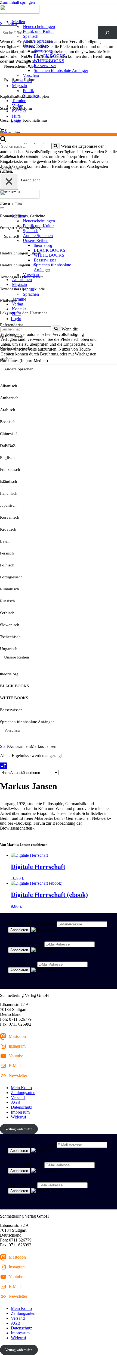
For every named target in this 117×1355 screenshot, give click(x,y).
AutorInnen (22, 80)
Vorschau (31, 75)
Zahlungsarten (23, 1092)
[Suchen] (3, 140)
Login (16, 121)
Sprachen (31, 95)
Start (4, 746)
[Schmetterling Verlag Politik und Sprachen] (58, 10)
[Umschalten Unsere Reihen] (95, 240)
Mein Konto (21, 1087)
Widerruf (18, 1117)
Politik (28, 90)
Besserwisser (45, 65)
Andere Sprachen (38, 41)
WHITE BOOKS (49, 60)
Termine (19, 100)
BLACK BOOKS (49, 55)
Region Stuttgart (22, 964)
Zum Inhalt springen (17, 2)
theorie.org (43, 51)
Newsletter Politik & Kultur (32, 924)
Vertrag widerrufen (18, 1129)
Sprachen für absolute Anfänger (61, 70)
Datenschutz (21, 1107)
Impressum (20, 1112)
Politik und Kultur (38, 31)
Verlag (17, 105)
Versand (18, 1097)
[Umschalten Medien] (95, 216)
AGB (15, 1102)
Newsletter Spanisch (25, 944)
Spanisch (30, 36)
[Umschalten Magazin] (95, 284)
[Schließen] (9, 182)
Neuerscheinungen (39, 26)
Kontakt (19, 111)
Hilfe (16, 116)
